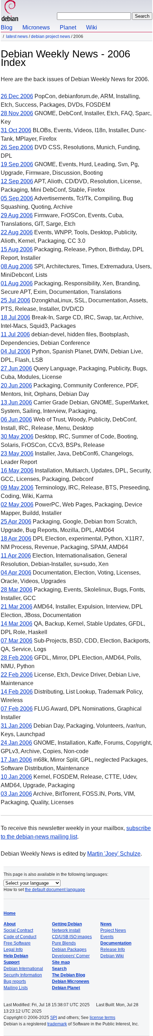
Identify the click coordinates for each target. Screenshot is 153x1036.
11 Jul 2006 (15, 334)
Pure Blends (64, 943)
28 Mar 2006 (16, 590)
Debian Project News (50, 36)
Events (107, 936)
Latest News (17, 36)
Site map (61, 962)
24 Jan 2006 (16, 743)
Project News (113, 930)
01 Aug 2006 (17, 283)
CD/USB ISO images (72, 936)
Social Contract (18, 930)
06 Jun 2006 (16, 419)
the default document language (55, 889)
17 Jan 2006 (16, 760)
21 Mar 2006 (16, 607)
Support (12, 962)
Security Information (23, 975)
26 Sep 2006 (17, 147)
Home (10, 913)
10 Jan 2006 (16, 777)
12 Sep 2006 (17, 181)
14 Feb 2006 (17, 692)
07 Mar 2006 (16, 641)
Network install (66, 930)
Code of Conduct (20, 936)
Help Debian (16, 955)
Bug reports (15, 981)
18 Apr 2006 (16, 539)
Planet (68, 27)
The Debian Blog (68, 975)
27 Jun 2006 (16, 368)
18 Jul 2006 (15, 317)
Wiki (91, 27)
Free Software (17, 943)
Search (59, 968)
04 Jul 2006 (15, 351)
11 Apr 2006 (16, 556)
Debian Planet (66, 987)
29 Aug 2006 (17, 215)
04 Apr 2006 (16, 573)
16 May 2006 (17, 470)
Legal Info (13, 949)
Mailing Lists (16, 987)
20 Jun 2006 (16, 385)
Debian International (23, 968)
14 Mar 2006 (16, 624)
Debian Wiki (112, 955)
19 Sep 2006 (17, 164)
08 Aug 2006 (17, 266)
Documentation (115, 943)
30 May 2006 (17, 436)
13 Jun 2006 (16, 402)
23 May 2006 (17, 453)
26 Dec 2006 (17, 96)
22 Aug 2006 (17, 232)
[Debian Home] (10, 11)
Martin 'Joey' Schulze (114, 854)
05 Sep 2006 (17, 198)
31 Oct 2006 (16, 130)
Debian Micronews (70, 981)
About (10, 924)
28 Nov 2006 (17, 113)
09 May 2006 (17, 488)
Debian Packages (69, 949)
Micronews (36, 27)
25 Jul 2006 (15, 300)
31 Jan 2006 (16, 726)
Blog (6, 27)
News (106, 924)
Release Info (112, 949)
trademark (57, 1023)
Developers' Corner (71, 955)
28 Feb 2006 (17, 658)
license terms (102, 1017)
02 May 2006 (17, 505)
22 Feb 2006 (17, 675)
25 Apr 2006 (16, 522)
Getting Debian (67, 924)
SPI (53, 1017)
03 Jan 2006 (16, 794)
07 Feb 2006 (17, 709)
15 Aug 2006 (17, 249)
